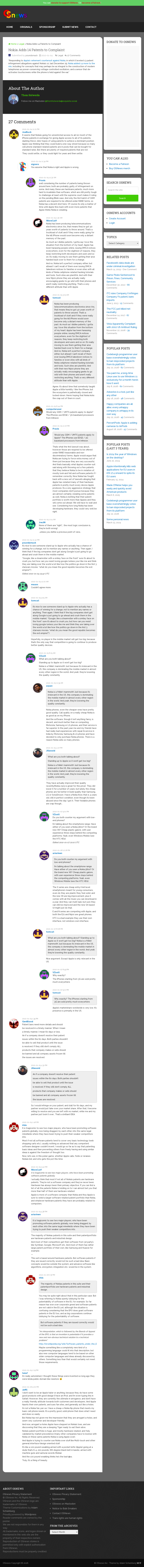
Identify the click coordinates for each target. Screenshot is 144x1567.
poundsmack (31, 55)
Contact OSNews (61, 1513)
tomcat (57, 298)
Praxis (42, 180)
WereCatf (51, 220)
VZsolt (42, 656)
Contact (90, 27)
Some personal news (118, 519)
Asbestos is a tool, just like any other (120, 394)
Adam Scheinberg (128, 1563)
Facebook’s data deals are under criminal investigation (121, 265)
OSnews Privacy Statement (17, 1494)
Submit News (70, 27)
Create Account (117, 218)
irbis (24, 1125)
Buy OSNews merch (119, 168)
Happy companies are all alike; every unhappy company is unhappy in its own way (120, 409)
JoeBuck (27, 132)
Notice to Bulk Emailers (64, 1508)
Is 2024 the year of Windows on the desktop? (122, 456)
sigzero (35, 164)
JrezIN (42, 522)
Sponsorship (47, 27)
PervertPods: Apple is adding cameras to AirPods (122, 424)
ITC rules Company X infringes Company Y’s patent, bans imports (122, 296)
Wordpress (30, 1514)
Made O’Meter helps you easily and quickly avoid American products (119, 488)
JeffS (24, 1390)
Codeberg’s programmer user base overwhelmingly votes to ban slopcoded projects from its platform (122, 359)
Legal (21, 44)
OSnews (7, 1563)
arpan (49, 686)
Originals (26, 27)
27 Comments (73, 55)
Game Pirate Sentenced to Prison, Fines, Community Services (121, 278)
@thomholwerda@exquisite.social (61, 101)
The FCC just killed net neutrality (118, 310)
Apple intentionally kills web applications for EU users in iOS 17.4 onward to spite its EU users (121, 471)
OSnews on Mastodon (64, 1503)
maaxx (34, 584)
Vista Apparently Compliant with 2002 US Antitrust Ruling (122, 325)
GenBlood (27, 1021)
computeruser (54, 409)
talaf (25, 1373)
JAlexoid (50, 750)
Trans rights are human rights (67, 1518)
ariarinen (57, 853)
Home (9, 27)
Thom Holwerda (30, 95)
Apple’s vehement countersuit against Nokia (44, 60)
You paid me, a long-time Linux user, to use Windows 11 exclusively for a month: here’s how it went (122, 378)
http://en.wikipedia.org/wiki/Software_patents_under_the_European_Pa (73, 1344)
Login (112, 223)
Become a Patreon (119, 164)
